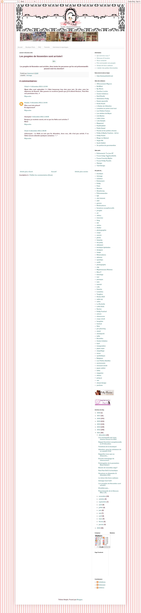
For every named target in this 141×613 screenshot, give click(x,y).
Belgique (100, 358)
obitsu (99, 215)
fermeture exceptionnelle (105, 208)
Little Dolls (100, 306)
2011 (99, 432)
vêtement (100, 245)
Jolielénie (102, 582)
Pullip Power (101, 135)
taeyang (99, 240)
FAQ (39, 47)
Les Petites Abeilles (103, 361)
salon (99, 301)
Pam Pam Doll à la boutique (108, 470)
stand (99, 331)
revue (99, 353)
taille (98, 336)
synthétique (101, 356)
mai (100, 513)
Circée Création (102, 341)
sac (98, 380)
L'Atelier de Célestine (104, 106)
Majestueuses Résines (105, 269)
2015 (99, 421)
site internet (101, 198)
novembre (102, 496)
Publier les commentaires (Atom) (41, 175)
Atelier (99, 228)
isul (98, 277)
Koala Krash (101, 103)
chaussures (101, 316)
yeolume (100, 385)
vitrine (99, 225)
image (99, 252)
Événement (100, 181)
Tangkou (100, 294)
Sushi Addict (101, 143)
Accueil (20, 47)
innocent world (102, 365)
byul (98, 343)
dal (98, 223)
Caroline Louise (102, 91)
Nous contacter (102, 60)
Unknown (102, 585)
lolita (98, 370)
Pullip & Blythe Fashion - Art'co (108, 133)
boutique (100, 173)
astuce (99, 314)
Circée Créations (102, 94)
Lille (98, 287)
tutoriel (99, 284)
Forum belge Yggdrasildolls (106, 156)
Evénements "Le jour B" (105, 153)
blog (98, 220)
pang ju (99, 378)
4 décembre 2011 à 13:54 (39, 86)
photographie (101, 230)
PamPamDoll (101, 126)
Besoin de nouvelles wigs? (107, 467)
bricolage (100, 274)
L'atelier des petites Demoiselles (107, 68)
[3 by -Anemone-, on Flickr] (54, 61)
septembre (103, 502)
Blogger (79, 599)
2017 (99, 415)
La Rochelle (101, 304)
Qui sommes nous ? (103, 55)
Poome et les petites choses (107, 130)
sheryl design (101, 383)
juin (100, 510)
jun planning (101, 328)
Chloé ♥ (27, 86)
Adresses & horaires (103, 58)
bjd (98, 196)
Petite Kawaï (101, 128)
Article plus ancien (81, 171)
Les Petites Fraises (103, 111)
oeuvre (99, 235)
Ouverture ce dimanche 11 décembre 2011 (107, 474)
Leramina (100, 292)
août (100, 505)
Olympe (99, 163)
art (97, 213)
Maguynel (100, 123)
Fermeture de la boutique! (107, 446)
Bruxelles (100, 338)
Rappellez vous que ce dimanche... (106, 455)
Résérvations (101, 205)
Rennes (99, 188)
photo (99, 237)
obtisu (99, 375)
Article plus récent (26, 171)
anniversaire (101, 363)
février (101, 521)
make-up (100, 299)
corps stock (101, 319)
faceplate (100, 321)
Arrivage (29, 75)
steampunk (100, 333)
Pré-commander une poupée (106, 63)
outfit (98, 262)
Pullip (99, 183)
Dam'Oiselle (101, 96)
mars (101, 519)
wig (98, 267)
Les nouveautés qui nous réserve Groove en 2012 (107, 438)
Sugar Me (100, 140)
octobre (102, 499)
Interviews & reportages (60, 47)
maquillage (100, 351)
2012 (99, 430)
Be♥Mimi (100, 86)
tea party (100, 242)
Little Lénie (101, 118)
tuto (98, 282)
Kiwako (27, 102)
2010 (99, 528)
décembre (102, 435)
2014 (99, 424)
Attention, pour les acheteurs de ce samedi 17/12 (109, 450)
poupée (99, 210)
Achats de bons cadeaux (105, 65)
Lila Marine (100, 116)
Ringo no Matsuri (103, 138)
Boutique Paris (30, 47)
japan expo (100, 348)
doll (98, 201)
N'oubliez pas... (103, 488)
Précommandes (102, 193)
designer (100, 250)
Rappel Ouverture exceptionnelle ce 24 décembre (110, 443)
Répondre (27, 96)
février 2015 (101, 297)
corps (99, 232)
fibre (98, 326)
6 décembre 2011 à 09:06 (37, 131)
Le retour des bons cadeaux (108, 478)
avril (100, 516)
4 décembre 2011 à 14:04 (38, 102)
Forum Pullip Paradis (104, 161)
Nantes (99, 309)
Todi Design (101, 165)
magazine (100, 373)
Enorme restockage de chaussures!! (106, 459)
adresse (99, 257)
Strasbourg (100, 191)
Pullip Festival (102, 311)
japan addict (101, 368)
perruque (100, 279)
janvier (101, 524)
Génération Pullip (103, 98)
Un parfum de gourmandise (106, 145)
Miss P (99, 272)
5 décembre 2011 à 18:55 (40, 117)
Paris (98, 186)
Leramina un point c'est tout (107, 108)
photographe (101, 264)
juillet (101, 507)
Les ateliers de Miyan (104, 113)
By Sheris (100, 89)
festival (99, 324)
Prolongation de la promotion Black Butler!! (108, 464)
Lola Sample (101, 121)
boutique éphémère (103, 247)
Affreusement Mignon (104, 84)
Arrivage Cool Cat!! (105, 481)
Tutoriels (47, 47)
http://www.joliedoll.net (105, 76)
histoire (99, 289)
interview (100, 218)
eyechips (100, 260)
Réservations (101, 255)
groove (99, 203)
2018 (99, 413)
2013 (99, 427)
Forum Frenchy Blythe (104, 158)
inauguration (101, 346)
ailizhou (101, 587)
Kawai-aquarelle (102, 101)
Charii (26, 131)
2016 (99, 418)
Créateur (100, 178)
